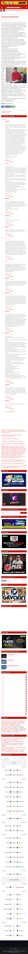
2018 (14, 689)
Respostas (8, 160)
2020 (14, 684)
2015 (14, 696)
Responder (7, 158)
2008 (14, 712)
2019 (14, 686)
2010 (14, 707)
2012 (14, 702)
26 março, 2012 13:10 (9, 262)
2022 (14, 679)
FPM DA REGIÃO (10, 660)
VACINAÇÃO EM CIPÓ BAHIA (13, 665)
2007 (14, 714)
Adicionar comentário (9, 411)
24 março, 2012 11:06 (9, 164)
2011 (14, 705)
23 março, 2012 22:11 (9, 122)
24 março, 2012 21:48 (9, 199)
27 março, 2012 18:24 (9, 334)
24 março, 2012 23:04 (9, 216)
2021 (14, 682)
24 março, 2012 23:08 (9, 228)
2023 (14, 677)
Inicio (12, 948)
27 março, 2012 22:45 (9, 401)
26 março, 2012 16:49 (9, 294)
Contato (15, 948)
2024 (14, 675)
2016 (14, 693)
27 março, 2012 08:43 (9, 312)
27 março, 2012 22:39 (9, 385)
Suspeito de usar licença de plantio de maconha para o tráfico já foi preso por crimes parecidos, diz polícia (12, 744)
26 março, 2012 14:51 (9, 279)
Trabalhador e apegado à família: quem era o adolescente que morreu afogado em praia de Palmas (13, 750)
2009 (14, 709)
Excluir (11, 158)
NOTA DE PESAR (10, 654)
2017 (14, 691)
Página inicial (3, 14)
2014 (14, 698)
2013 (14, 700)
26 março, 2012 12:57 (9, 239)
